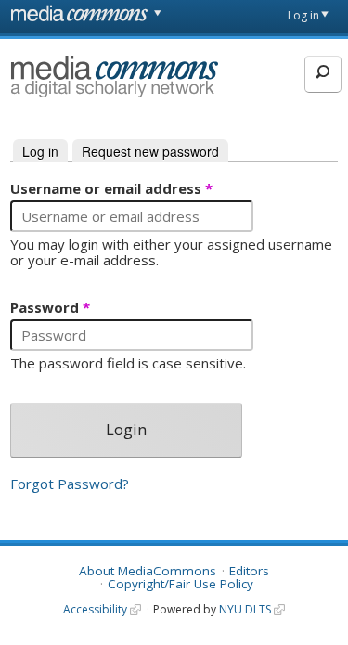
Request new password (150, 151)
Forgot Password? (69, 483)
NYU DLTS (245, 609)
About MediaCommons (147, 570)
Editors (249, 570)
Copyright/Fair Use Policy (180, 583)
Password (50, 308)
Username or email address (111, 189)
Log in (303, 15)
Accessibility (95, 609)
